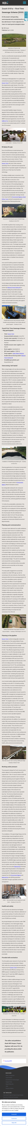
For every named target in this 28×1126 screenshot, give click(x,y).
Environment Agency (17, 197)
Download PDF (8, 1061)
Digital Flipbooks (10, 1084)
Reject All (14, 1122)
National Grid (17, 866)
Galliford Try (5, 121)
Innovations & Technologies (12, 1079)
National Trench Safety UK (14, 287)
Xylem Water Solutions (18, 353)
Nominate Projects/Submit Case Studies (13, 1095)
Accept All (14, 1114)
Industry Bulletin (10, 1088)
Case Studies (9, 1077)
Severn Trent (5, 83)
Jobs (7, 1086)
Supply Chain (9, 1082)
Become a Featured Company (11, 1097)
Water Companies (10, 1075)
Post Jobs (6, 1099)
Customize (14, 1118)
